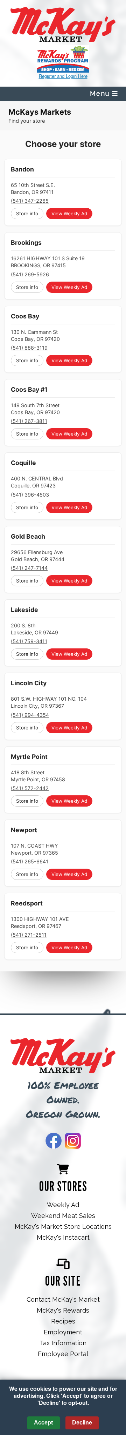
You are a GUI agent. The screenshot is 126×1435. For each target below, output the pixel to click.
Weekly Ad (63, 1204)
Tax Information (63, 1343)
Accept (43, 1423)
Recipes (63, 1321)
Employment (63, 1332)
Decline (82, 1423)
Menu (101, 93)
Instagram (73, 1141)
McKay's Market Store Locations (63, 1226)
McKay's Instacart (63, 1237)
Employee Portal (63, 1353)
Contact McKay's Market (63, 1299)
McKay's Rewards (63, 1310)
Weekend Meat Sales (63, 1215)
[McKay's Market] (62, 1056)
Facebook (54, 1141)
